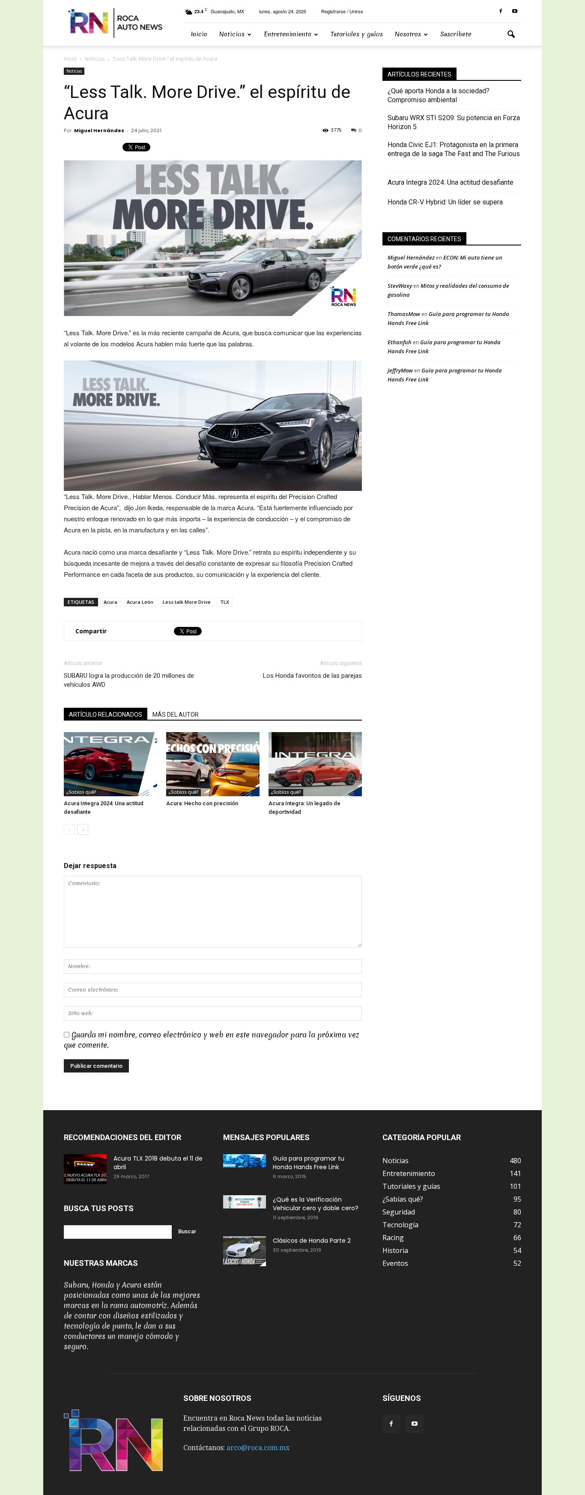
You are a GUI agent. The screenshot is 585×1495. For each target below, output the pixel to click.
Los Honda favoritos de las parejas (312, 676)
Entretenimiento (287, 34)
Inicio (199, 34)
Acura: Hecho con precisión (202, 803)
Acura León (140, 602)
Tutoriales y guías (357, 34)
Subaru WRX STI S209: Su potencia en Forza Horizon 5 (454, 122)
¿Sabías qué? (81, 792)
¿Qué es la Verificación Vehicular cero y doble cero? (315, 1203)
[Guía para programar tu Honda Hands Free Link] (244, 1160)
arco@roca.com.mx (258, 1448)
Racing (393, 1237)
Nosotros (408, 34)
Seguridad (398, 1212)
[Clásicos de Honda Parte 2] (244, 1251)
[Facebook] (500, 11)
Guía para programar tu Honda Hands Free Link (308, 1162)
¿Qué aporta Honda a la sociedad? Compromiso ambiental (438, 95)
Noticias (232, 34)
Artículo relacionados (105, 714)
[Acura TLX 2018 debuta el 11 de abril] (85, 1169)
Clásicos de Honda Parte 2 (312, 1240)
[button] (511, 34)
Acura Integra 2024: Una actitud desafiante (450, 182)
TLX (224, 602)
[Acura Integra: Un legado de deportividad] (315, 764)
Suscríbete (456, 34)
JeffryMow (400, 370)
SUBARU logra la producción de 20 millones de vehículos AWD (129, 680)
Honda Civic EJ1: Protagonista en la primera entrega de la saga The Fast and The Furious (454, 154)
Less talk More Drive (187, 602)
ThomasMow (404, 314)
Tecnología (400, 1224)
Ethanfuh (400, 342)
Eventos (395, 1263)
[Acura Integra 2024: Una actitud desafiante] (110, 764)
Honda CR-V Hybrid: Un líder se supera (445, 202)
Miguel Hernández (99, 130)
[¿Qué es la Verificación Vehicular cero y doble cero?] (244, 1201)
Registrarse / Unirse (342, 11)
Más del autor (175, 714)
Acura (110, 602)
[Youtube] (514, 11)
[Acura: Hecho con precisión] (213, 764)
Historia (395, 1250)
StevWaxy (400, 286)
